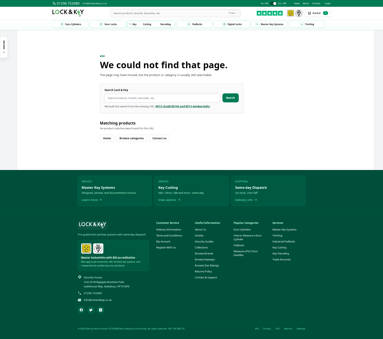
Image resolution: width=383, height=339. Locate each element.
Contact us (159, 138)
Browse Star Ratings (207, 265)
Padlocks (239, 245)
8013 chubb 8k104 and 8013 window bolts (183, 106)
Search (230, 98)
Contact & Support (206, 277)
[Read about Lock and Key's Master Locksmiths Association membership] (290, 13)
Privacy (267, 328)
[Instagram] (100, 310)
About (306, 3)
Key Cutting (279, 247)
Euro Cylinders (242, 229)
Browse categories (131, 138)
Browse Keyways (205, 259)
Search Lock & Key (116, 90)
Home (107, 138)
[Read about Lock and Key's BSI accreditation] (299, 13)
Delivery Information (168, 229)
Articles (199, 235)
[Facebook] (81, 310)
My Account (163, 241)
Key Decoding (280, 253)
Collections (201, 247)
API (257, 328)
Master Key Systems (284, 229)
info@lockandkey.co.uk (95, 3)
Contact (316, 3)
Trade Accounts (281, 259)
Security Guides (204, 241)
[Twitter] (91, 310)
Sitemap (301, 328)
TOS (277, 328)
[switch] (273, 3)
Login (328, 3)
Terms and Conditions (169, 235)
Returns (288, 328)
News (297, 3)
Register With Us (166, 247)
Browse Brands (204, 253)
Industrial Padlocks (283, 241)
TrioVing (277, 235)
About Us (200, 229)
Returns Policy (203, 271)
